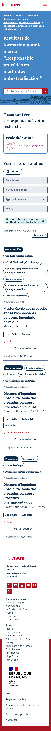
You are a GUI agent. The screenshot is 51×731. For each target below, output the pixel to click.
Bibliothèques (13, 649)
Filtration (10, 374)
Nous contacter (14, 635)
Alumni (9, 612)
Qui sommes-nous (16, 599)
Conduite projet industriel (19, 255)
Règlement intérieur (16, 699)
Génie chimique (13, 278)
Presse (9, 628)
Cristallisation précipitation (20, 380)
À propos (11, 625)
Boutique (10, 642)
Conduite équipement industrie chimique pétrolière (21, 270)
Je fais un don (13, 616)
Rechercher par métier (15, 19)
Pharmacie (11, 458)
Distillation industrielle (32, 374)
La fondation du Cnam (17, 609)
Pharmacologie (30, 458)
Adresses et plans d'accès (19, 639)
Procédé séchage (34, 367)
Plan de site (12, 659)
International (12, 652)
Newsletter (11, 720)
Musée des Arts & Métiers (19, 646)
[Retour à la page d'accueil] (11, 4)
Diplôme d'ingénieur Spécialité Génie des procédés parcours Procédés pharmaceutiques (20, 494)
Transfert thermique (16, 295)
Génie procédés (13, 249)
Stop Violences (13, 656)
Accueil (7, 15)
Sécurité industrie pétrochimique (22, 262)
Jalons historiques (15, 602)
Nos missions (13, 606)
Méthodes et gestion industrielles (21, 22)
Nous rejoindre (13, 632)
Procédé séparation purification (22, 471)
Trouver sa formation (27, 15)
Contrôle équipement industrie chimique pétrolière (21, 287)
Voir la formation (23, 348)
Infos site (10, 693)
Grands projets (13, 619)
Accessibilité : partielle (17, 714)
